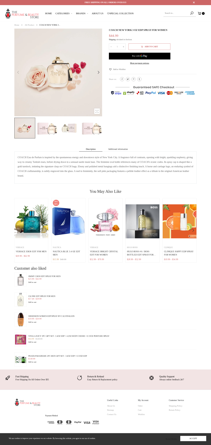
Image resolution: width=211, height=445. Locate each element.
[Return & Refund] (79, 378)
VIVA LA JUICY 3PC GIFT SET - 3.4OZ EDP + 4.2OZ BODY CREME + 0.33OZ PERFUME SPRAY (68, 336)
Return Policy (174, 410)
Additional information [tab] (118, 149)
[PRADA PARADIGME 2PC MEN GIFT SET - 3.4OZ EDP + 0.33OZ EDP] (20, 359)
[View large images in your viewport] (97, 111)
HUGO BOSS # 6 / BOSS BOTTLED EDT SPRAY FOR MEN (140, 254)
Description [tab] (91, 149)
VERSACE (20, 248)
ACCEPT (193, 438)
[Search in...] (192, 13)
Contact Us (111, 414)
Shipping (112, 40)
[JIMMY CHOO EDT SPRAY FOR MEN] (20, 279)
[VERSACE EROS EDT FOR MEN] (31, 221)
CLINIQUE (168, 248)
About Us (111, 406)
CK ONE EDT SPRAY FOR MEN (41, 296)
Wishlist (141, 414)
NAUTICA (57, 248)
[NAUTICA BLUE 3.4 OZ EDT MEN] (68, 221)
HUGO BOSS (132, 248)
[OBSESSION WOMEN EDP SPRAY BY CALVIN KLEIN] (20, 319)
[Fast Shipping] (8, 378)
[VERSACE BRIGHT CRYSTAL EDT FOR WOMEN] (105, 221)
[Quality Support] (151, 378)
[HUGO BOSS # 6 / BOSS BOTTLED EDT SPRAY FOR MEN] (142, 221)
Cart (139, 410)
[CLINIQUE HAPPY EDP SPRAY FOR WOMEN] (179, 221)
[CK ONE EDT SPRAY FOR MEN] (20, 300)
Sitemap (110, 410)
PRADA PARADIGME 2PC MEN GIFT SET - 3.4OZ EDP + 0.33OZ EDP (57, 356)
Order (140, 406)
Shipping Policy (175, 406)
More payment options (139, 63)
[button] (98, 72)
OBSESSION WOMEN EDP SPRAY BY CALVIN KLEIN (51, 316)
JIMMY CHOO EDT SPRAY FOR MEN (44, 276)
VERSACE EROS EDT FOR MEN (31, 251)
